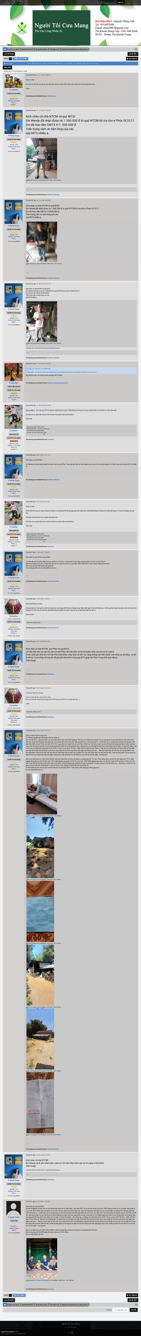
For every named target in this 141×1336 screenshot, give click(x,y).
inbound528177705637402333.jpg (37, 1280)
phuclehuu (14, 616)
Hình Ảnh (7, 67)
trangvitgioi (14, 383)
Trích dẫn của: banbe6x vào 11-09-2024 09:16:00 (38, 368)
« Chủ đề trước (9, 54)
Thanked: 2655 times (14, 629)
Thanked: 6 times (14, 1228)
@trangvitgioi (31, 372)
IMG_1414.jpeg (31, 1007)
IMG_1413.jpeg (31, 879)
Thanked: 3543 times (14, 146)
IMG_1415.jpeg (31, 1071)
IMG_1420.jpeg (31, 943)
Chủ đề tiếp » (133, 54)
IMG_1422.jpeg (31, 1134)
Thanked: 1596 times (14, 397)
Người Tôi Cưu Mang (7, 1331)
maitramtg (14, 90)
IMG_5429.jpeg (31, 180)
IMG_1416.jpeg (31, 816)
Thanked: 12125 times (13, 445)
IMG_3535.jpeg (31, 263)
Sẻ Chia (56, 581)
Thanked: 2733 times (14, 101)
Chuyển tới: (109, 1310)
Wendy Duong (52, 96)
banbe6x (50, 194)
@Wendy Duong (54, 372)
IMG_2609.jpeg (31, 343)
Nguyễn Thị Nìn (14, 1217)
